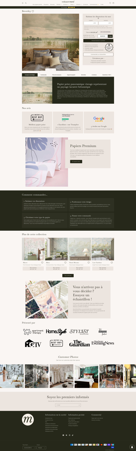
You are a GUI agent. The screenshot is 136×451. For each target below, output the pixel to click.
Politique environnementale (51, 429)
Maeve (25, 262)
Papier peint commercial (97, 418)
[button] (22, 3)
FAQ (46, 421)
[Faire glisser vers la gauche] (47, 70)
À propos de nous (49, 420)
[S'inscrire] (79, 405)
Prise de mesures (56, 75)
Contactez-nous (48, 418)
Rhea (48, 262)
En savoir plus (76, 161)
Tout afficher (68, 275)
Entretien (83, 75)
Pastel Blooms (74, 262)
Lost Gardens (97, 262)
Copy (110, 36)
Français (40, 447)
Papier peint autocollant (73, 421)
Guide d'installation (72, 423)
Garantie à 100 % (106, 75)
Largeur (91, 20)
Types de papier (71, 75)
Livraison (94, 75)
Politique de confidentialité (51, 427)
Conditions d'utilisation (50, 423)
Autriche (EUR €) (28, 447)
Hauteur (106, 20)
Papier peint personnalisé (74, 418)
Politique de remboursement (51, 425)
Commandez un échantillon (98, 54)
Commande (43, 75)
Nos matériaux (71, 420)
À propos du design (30, 75)
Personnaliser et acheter (98, 40)
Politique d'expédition (73, 425)
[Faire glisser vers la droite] (54, 70)
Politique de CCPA (49, 431)
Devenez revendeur (96, 420)
